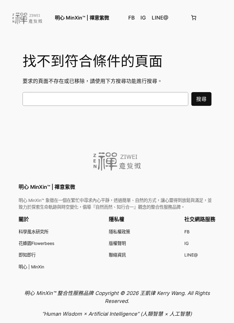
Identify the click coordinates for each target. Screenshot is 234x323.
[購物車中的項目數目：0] (193, 17)
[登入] (224, 17)
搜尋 (201, 99)
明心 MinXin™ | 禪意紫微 (82, 18)
